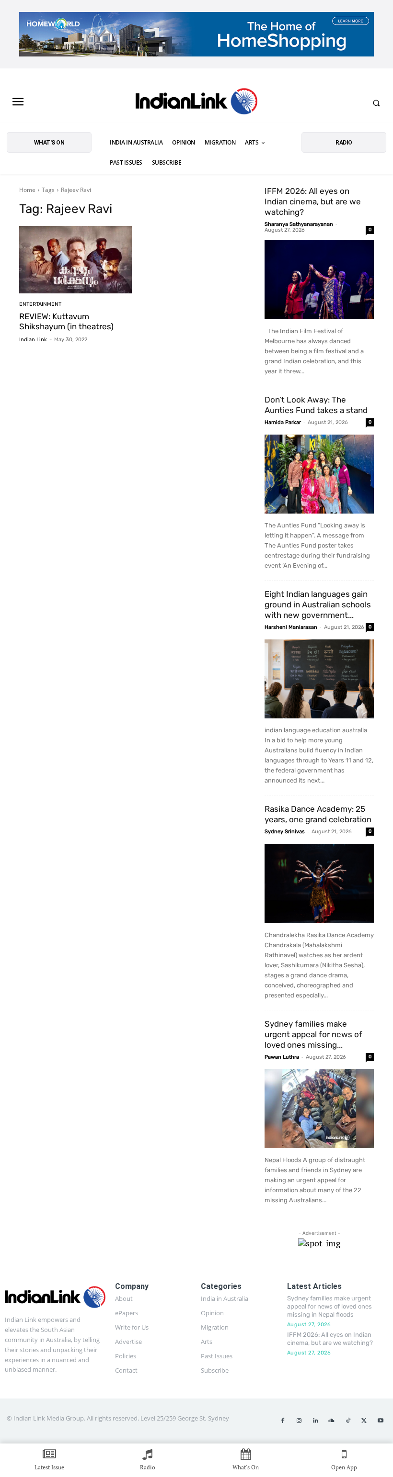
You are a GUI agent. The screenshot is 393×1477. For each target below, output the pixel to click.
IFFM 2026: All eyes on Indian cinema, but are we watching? (313, 201)
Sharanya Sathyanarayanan (299, 224)
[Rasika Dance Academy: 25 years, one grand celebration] (319, 883)
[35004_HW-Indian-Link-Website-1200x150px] (196, 34)
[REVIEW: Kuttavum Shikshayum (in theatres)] (75, 259)
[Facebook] (283, 1421)
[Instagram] (299, 1421)
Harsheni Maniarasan (291, 627)
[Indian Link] (196, 103)
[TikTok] (348, 1421)
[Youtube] (380, 1421)
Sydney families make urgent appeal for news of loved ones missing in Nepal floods (329, 1306)
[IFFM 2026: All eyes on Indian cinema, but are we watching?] (319, 279)
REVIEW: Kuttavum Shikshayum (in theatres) (66, 321)
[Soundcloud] (331, 1421)
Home (27, 190)
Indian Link (33, 339)
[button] (376, 103)
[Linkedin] (315, 1421)
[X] (364, 1421)
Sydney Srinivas (285, 831)
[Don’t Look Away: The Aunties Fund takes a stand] (319, 474)
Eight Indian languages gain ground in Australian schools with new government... (318, 604)
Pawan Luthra (282, 1057)
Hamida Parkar (283, 422)
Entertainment (40, 304)
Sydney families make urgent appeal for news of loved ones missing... (313, 1034)
